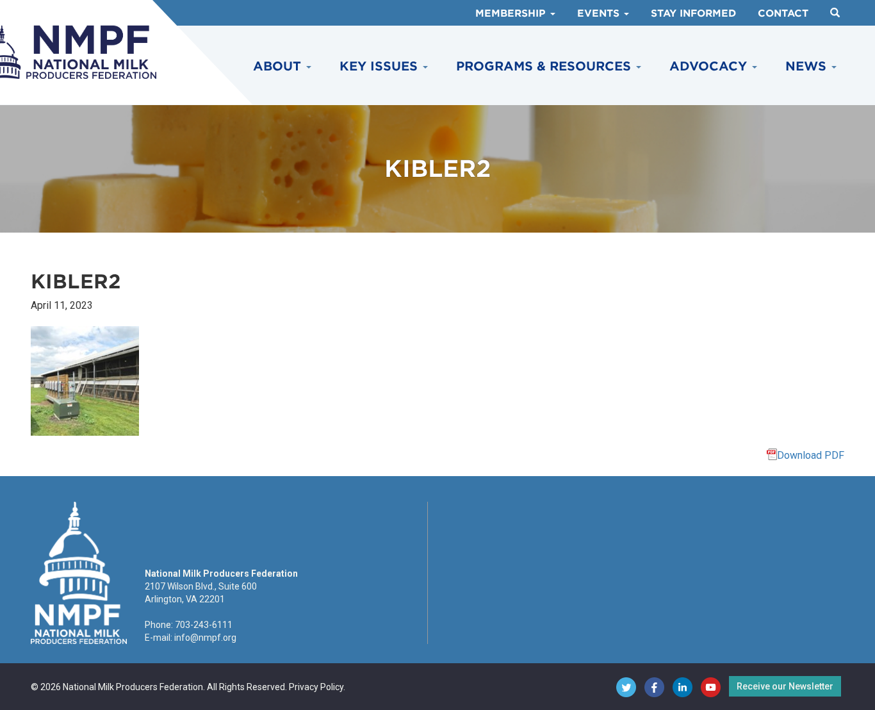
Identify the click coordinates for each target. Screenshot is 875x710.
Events (600, 13)
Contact (783, 13)
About (279, 66)
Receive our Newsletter (785, 686)
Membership (512, 13)
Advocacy (710, 66)
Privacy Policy (316, 687)
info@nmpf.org (205, 637)
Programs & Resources (545, 66)
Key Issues (380, 66)
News (807, 66)
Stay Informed (693, 13)
